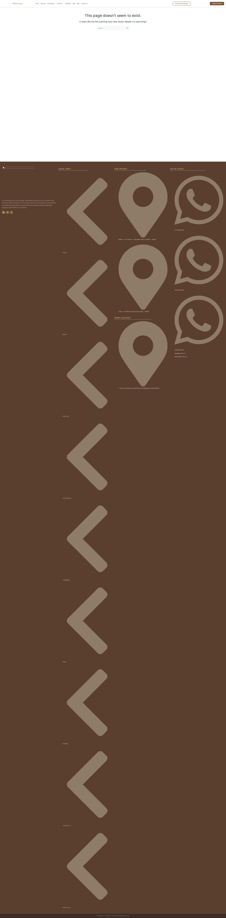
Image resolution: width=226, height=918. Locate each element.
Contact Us (84, 3)
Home (37, 3)
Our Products (50, 3)
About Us (43, 3)
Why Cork (59, 3)
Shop (74, 3)
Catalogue (68, 3)
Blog (78, 3)
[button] (51, 4)
